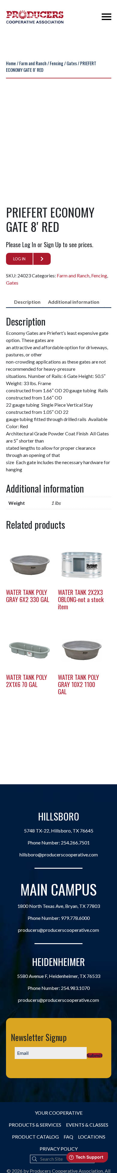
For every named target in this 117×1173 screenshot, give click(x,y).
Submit (95, 1055)
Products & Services (35, 1125)
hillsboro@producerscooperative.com (59, 854)
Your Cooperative (58, 1113)
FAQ (68, 1136)
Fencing (56, 63)
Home (11, 63)
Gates (72, 63)
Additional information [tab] (73, 302)
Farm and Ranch (32, 63)
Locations (91, 1136)
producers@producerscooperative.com (58, 930)
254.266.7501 (75, 842)
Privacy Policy (59, 1148)
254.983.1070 (75, 988)
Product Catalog (35, 1136)
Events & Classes (87, 1125)
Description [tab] (27, 302)
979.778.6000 (75, 918)
